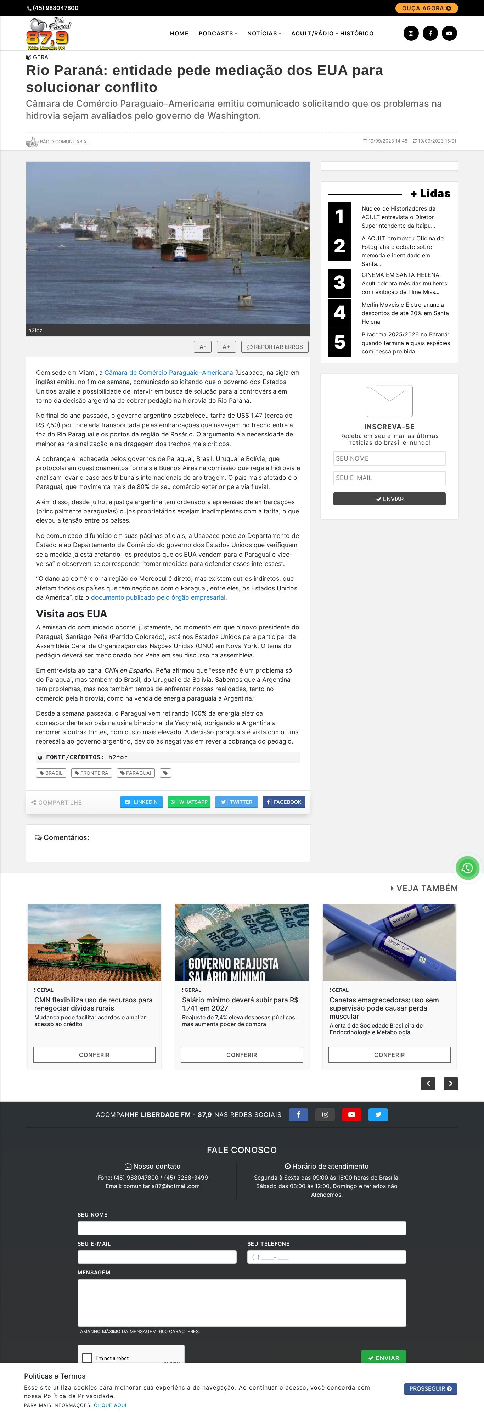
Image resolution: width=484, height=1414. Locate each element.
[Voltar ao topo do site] (473, 848)
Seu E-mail (94, 1244)
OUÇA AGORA (424, 8)
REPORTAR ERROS (278, 346)
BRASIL (53, 773)
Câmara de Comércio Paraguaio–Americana (169, 372)
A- (202, 346)
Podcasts (216, 33)
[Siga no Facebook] (298, 1114)
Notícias (262, 33)
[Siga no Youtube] (351, 1114)
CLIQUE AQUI (110, 1405)
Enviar (386, 1358)
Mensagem (94, 1272)
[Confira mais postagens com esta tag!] (165, 773)
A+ (226, 346)
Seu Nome (93, 1215)
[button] (451, 1083)
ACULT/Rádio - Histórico (332, 33)
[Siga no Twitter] (378, 1114)
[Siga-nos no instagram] (411, 33)
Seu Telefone (268, 1244)
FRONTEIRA (93, 773)
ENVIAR (393, 498)
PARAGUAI (138, 773)
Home (179, 33)
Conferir (94, 1054)
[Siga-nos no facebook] (430, 33)
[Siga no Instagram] (325, 1114)
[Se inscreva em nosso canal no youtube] (449, 33)
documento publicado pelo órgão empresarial (158, 597)
